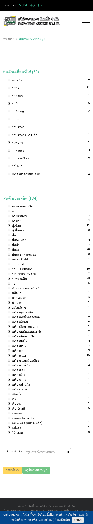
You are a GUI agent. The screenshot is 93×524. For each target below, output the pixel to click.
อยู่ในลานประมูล (36, 470)
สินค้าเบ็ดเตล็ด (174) (20, 198)
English (23, 5)
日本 (41, 5)
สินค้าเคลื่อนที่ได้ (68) (21, 72)
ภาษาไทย (10, 5)
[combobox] (47, 451)
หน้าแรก (8, 39)
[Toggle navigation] (85, 20)
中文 (33, 5)
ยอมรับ (78, 519)
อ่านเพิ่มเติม (62, 519)
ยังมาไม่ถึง (12, 470)
